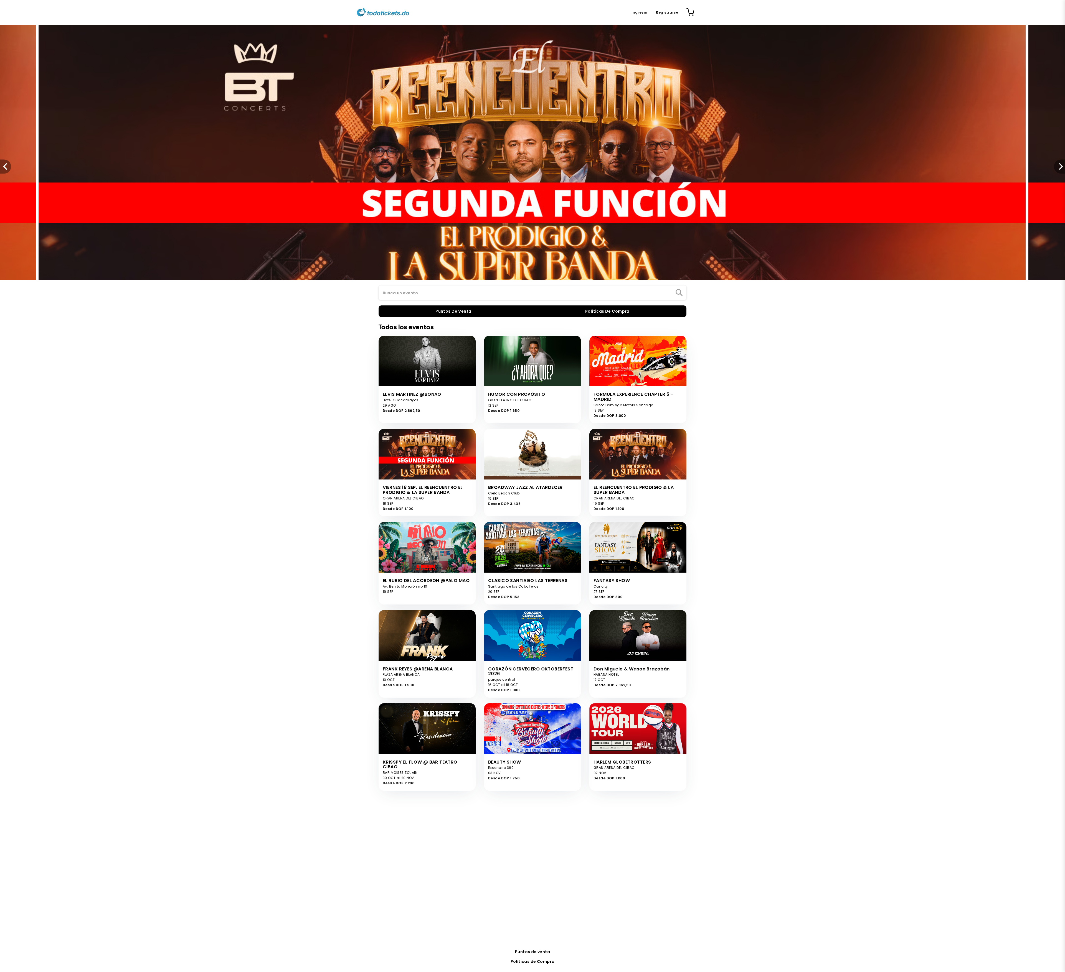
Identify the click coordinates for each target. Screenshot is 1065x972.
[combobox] (532, 293)
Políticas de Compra (533, 961)
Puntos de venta (532, 952)
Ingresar (640, 12)
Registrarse (667, 12)
